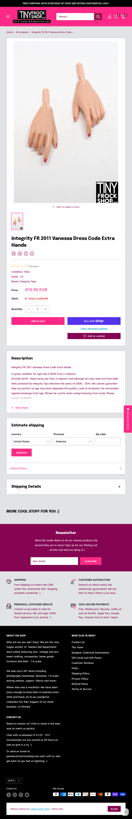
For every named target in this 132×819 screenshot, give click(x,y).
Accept (114, 808)
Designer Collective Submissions (90, 652)
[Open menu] (8, 16)
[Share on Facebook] (13, 253)
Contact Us (78, 642)
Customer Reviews (83, 662)
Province (59, 434)
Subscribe (91, 561)
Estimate (21, 452)
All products (22, 32)
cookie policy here (40, 808)
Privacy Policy (80, 678)
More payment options (94, 328)
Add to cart (38, 321)
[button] (94, 336)
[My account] (109, 16)
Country (16, 434)
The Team (77, 647)
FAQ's (75, 668)
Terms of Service (81, 689)
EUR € (11, 780)
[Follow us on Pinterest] (21, 794)
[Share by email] (32, 253)
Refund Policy (19, 468)
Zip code (101, 434)
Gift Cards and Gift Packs (86, 657)
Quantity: (17, 308)
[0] (116, 16)
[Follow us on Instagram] (15, 794)
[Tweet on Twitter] (26, 253)
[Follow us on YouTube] (27, 794)
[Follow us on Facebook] (8, 794)
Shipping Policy (81, 673)
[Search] (98, 16)
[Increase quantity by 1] (45, 309)
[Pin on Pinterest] (20, 253)
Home (9, 32)
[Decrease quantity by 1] (28, 309)
